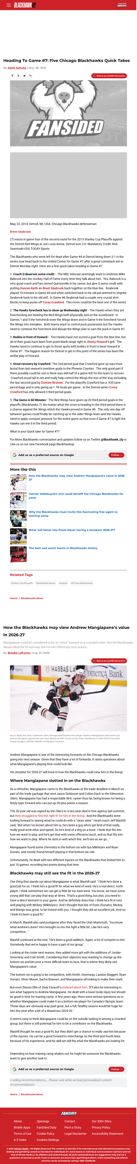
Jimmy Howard (97, 341)
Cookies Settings (48, 1140)
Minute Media (21, 1148)
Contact (69, 1121)
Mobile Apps (22, 1127)
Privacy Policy (101, 1127)
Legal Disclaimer (75, 1133)
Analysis (63, 583)
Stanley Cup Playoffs (22, 583)
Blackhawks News (45, 583)
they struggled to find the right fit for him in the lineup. (50, 816)
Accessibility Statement (107, 1133)
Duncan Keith (29, 288)
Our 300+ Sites (101, 1121)
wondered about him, (74, 987)
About (18, 1121)
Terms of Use (22, 1133)
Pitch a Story (72, 1127)
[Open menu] (9, 5)
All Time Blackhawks (82, 583)
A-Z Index (20, 1140)
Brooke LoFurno (19, 652)
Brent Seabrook (20, 232)
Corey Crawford (53, 302)
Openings (43, 1121)
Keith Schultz (17, 67)
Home (13, 598)
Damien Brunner (52, 382)
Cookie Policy (45, 1133)
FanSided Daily (46, 1127)
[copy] (30, 75)
